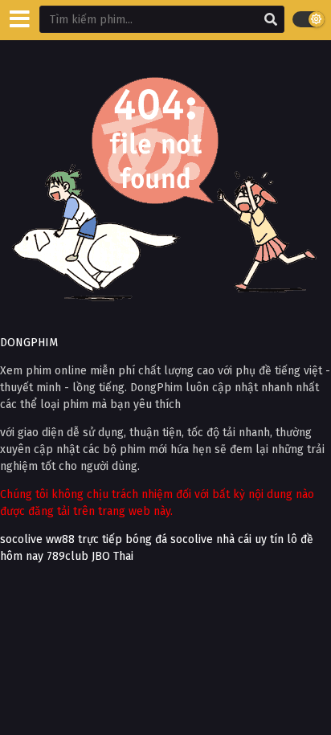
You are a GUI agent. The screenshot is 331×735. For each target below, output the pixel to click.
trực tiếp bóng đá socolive (145, 539)
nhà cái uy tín (250, 539)
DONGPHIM (29, 342)
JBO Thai (112, 556)
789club (67, 556)
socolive (21, 539)
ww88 (60, 539)
